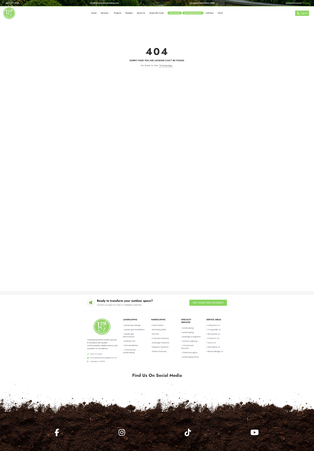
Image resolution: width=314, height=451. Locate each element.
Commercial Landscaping (129, 351)
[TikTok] (188, 432)
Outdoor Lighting (189, 341)
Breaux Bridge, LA (214, 351)
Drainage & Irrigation (191, 336)
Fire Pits (155, 334)
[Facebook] (57, 432)
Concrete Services (160, 338)
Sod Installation (130, 345)
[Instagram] (122, 432)
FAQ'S (220, 13)
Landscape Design (132, 325)
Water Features (158, 351)
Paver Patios (157, 325)
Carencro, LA (212, 338)
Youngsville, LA (213, 329)
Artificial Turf (129, 341)
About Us (141, 13)
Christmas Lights (189, 352)
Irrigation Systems (160, 347)
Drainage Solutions (160, 342)
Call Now (210, 13)
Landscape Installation (134, 329)
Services (104, 13)
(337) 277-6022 (12, 3)
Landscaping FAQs (190, 356)
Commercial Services (187, 346)
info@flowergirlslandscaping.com (104, 3)
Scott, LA (211, 342)
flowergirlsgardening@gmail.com (103, 358)
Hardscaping (187, 332)
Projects (117, 13)
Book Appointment (192, 13)
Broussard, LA (213, 334)
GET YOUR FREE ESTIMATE (208, 302)
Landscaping (187, 328)
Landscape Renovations (128, 335)
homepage (166, 65)
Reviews (129, 13)
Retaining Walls (158, 329)
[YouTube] (254, 432)
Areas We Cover (156, 13)
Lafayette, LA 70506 (97, 361)
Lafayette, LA (213, 325)
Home (94, 13)
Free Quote (175, 13)
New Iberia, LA (213, 347)
